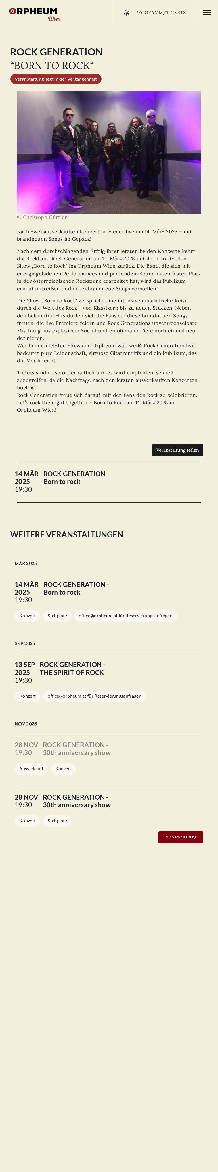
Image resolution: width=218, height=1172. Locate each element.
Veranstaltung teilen (177, 450)
